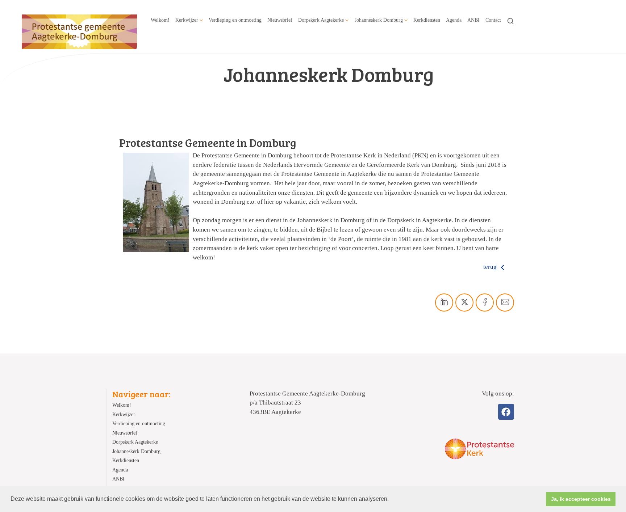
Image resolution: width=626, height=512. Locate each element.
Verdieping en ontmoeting (235, 20)
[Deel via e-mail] (505, 302)
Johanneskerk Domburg (379, 20)
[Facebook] (506, 412)
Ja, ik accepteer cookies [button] (581, 499)
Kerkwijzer (186, 20)
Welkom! (160, 20)
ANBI (473, 20)
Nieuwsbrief (279, 20)
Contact (493, 20)
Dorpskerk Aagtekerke (321, 20)
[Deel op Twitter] (464, 302)
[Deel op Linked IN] (444, 302)
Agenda (454, 20)
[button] (391, 500)
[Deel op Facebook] (485, 302)
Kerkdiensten (426, 20)
